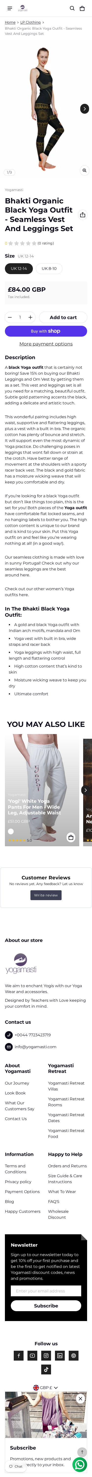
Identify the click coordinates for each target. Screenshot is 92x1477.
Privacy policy (18, 1181)
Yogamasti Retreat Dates (66, 1117)
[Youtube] (32, 1356)
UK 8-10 (49, 268)
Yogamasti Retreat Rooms (66, 1102)
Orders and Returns (67, 1166)
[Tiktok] (46, 1369)
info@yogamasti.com (35, 1046)
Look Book (15, 1093)
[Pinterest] (74, 1356)
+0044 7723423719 (33, 1035)
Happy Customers (22, 1211)
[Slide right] (84, 109)
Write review (46, 895)
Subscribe (46, 1306)
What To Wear (62, 1191)
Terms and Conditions (15, 1169)
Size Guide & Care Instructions (65, 1178)
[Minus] (10, 317)
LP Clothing (30, 22)
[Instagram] (46, 1356)
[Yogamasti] (22, 8)
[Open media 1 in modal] (46, 108)
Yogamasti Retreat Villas (66, 1086)
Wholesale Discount (58, 1214)
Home (10, 22)
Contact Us (16, 1118)
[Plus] (30, 317)
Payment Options (22, 1191)
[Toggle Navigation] (10, 8)
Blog (9, 1201)
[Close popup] (80, 1399)
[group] (44, 790)
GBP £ (46, 1387)
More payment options (46, 344)
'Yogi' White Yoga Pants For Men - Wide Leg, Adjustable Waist (34, 807)
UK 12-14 (19, 268)
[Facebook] (19, 1356)
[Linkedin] (60, 1356)
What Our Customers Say (19, 1106)
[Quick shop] (70, 837)
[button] (72, 8)
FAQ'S (53, 1201)
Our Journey (17, 1083)
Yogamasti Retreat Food (66, 1133)
